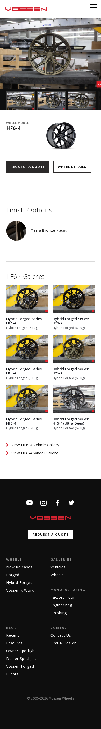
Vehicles (58, 567)
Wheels (14, 559)
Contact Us (61, 635)
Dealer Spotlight (21, 658)
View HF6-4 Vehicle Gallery (35, 444)
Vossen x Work (20, 590)
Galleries (61, 559)
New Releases (19, 567)
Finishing (59, 612)
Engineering (61, 605)
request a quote (50, 534)
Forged (12, 574)
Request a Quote (28, 166)
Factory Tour (63, 597)
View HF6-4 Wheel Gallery (34, 452)
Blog (11, 628)
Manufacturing (68, 590)
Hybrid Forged (19, 582)
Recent (12, 635)
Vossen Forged (20, 666)
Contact (60, 628)
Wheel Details (72, 166)
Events (12, 674)
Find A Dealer (63, 643)
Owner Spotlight (21, 650)
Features (14, 643)
